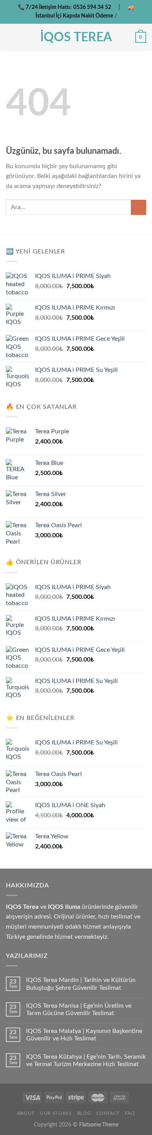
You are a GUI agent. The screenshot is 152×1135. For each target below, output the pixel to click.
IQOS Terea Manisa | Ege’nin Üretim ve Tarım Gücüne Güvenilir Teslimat (78, 1009)
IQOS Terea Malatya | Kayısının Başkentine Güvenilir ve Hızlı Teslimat (84, 1035)
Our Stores (56, 1113)
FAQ (130, 1113)
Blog (84, 1113)
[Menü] (10, 37)
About (26, 1113)
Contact (108, 1113)
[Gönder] (138, 207)
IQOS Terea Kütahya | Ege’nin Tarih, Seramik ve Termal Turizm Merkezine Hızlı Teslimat (86, 1060)
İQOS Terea (76, 37)
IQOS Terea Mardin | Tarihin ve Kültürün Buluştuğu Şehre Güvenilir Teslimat (81, 984)
